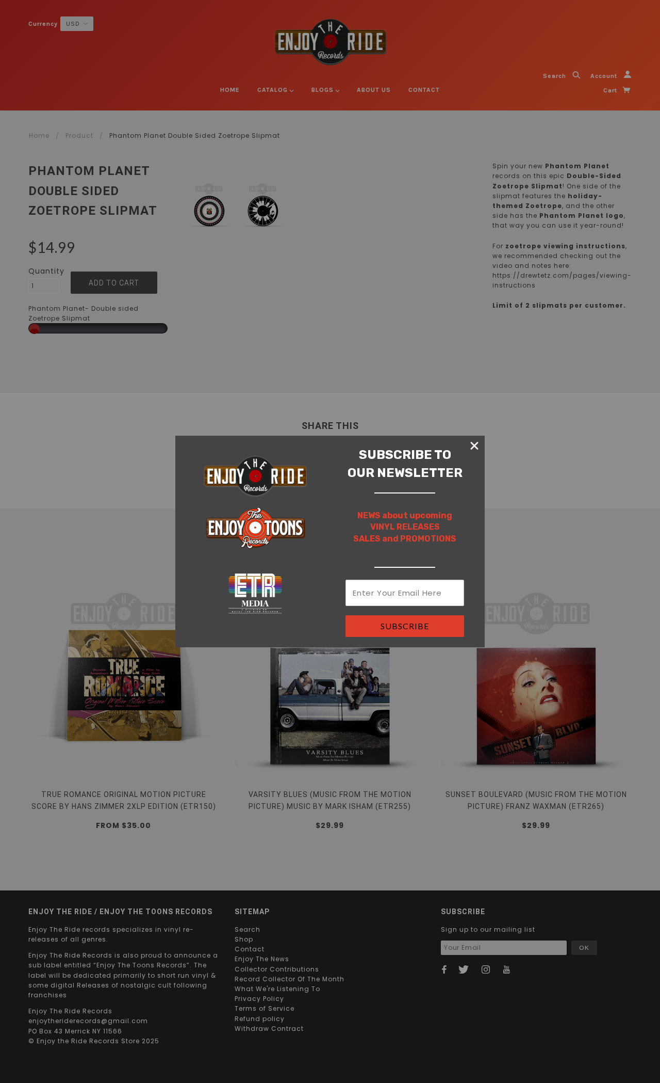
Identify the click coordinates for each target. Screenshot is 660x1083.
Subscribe (405, 626)
